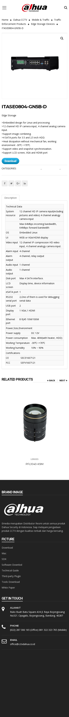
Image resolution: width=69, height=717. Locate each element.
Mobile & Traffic (40, 19)
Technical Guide (10, 570)
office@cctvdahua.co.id (22, 644)
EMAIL (13, 639)
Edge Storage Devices (43, 24)
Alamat (15, 607)
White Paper (8, 587)
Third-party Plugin (11, 576)
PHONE (14, 625)
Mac (4, 553)
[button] (62, 38)
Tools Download (11, 581)
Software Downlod (12, 564)
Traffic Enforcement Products (18, 171)
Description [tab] (10, 197)
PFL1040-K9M (35, 464)
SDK (4, 559)
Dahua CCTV (20, 19)
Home (5, 19)
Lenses (35, 459)
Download (10, 161)
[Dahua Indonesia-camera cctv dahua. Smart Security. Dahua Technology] (34, 7)
